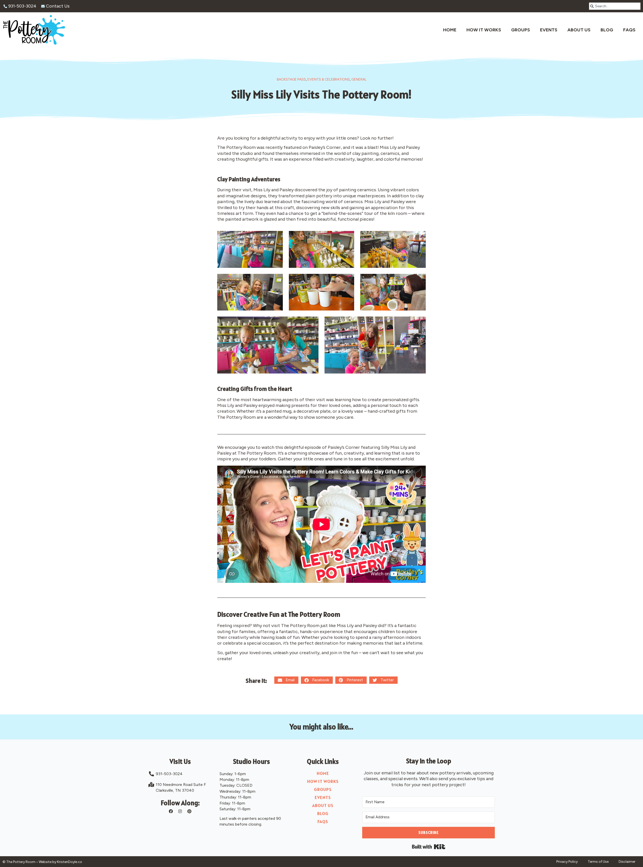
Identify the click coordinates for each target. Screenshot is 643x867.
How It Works (483, 30)
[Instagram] (180, 811)
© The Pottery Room (19, 862)
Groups (520, 30)
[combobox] (614, 6)
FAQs (629, 30)
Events (548, 30)
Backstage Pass (291, 79)
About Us (579, 30)
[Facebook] (171, 811)
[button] (286, 680)
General (358, 79)
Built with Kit (428, 846)
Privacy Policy (567, 861)
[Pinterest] (189, 811)
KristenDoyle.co (69, 862)
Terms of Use (598, 861)
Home (449, 30)
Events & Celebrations (328, 79)
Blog (607, 30)
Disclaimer (627, 861)
